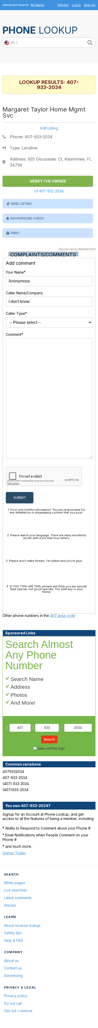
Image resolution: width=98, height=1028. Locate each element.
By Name (37, 5)
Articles (63, 5)
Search (49, 739)
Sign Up (89, 5)
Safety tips (13, 933)
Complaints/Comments (43, 255)
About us (11, 960)
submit (19, 498)
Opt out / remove (18, 1011)
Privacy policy (15, 996)
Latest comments (18, 898)
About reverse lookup (22, 925)
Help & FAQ (13, 940)
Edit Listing (49, 128)
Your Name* (16, 272)
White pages (14, 883)
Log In (76, 5)
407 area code (62, 615)
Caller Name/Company (24, 293)
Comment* (14, 334)
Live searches (15, 890)
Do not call (13, 1003)
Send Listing (21, 204)
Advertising (13, 975)
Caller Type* (16, 313)
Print (15, 233)
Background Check (27, 218)
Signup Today (14, 853)
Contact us (13, 968)
